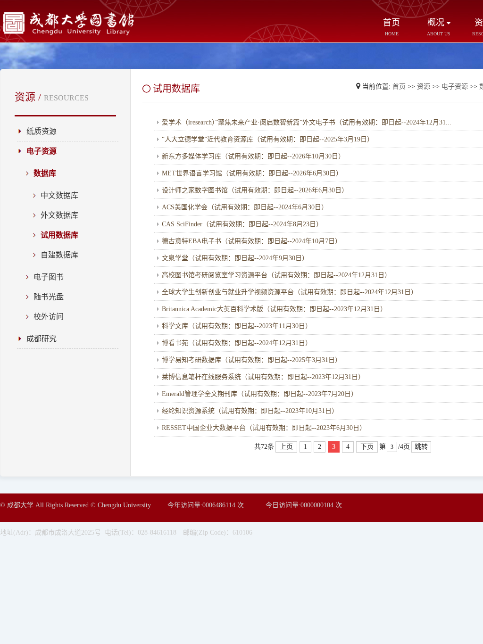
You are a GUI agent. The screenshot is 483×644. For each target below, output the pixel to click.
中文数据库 (59, 195)
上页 (286, 446)
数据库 (44, 173)
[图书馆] (71, 34)
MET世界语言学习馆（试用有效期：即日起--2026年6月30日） (252, 173)
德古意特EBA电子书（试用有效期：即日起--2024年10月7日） (251, 241)
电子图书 (48, 277)
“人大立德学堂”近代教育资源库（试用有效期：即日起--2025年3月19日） (268, 139)
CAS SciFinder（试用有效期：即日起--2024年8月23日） (242, 224)
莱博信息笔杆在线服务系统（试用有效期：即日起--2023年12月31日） (263, 376)
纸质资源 (41, 131)
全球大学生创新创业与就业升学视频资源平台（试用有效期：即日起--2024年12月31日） (289, 292)
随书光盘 (48, 297)
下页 (367, 446)
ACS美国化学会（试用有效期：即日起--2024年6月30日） (245, 207)
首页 (391, 27)
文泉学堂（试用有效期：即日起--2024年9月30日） (235, 258)
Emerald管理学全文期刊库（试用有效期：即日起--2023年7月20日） (260, 393)
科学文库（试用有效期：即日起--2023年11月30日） (237, 326)
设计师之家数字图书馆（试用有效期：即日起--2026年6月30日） (255, 190)
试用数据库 (59, 235)
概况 (438, 27)
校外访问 (48, 317)
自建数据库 (59, 255)
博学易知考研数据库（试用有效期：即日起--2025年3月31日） (251, 359)
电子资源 (41, 151)
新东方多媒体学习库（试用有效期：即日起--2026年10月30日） (253, 156)
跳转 (421, 446)
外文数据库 (59, 215)
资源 (423, 86)
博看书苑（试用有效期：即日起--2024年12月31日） (237, 343)
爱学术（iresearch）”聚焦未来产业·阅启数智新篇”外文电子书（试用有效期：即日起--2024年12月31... (306, 122)
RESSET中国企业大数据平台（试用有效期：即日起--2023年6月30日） (264, 427)
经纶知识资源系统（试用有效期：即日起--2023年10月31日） (250, 410)
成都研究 (41, 339)
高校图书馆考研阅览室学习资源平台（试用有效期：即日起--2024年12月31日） (276, 275)
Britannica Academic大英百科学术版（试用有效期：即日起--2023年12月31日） (274, 309)
